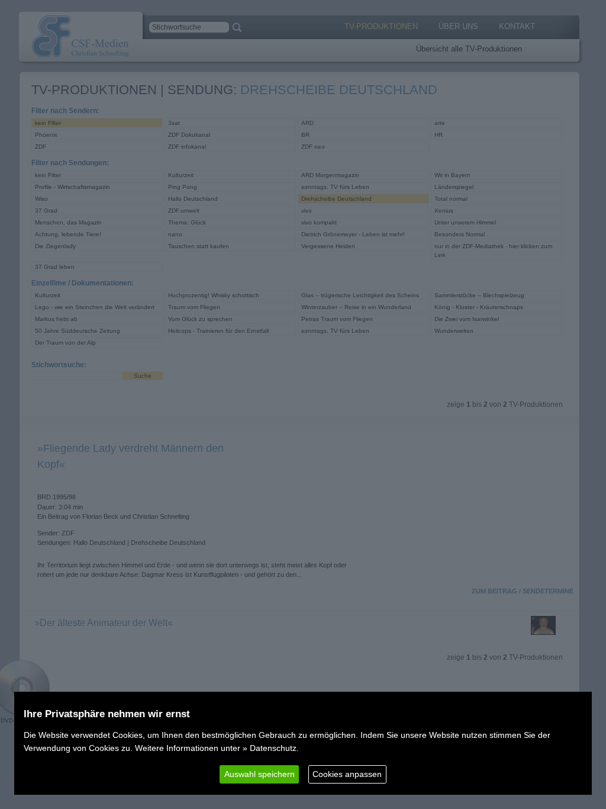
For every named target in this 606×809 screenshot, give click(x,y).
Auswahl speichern (259, 774)
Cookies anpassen (347, 774)
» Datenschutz (269, 748)
